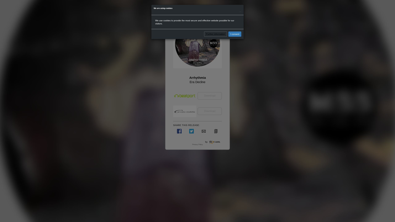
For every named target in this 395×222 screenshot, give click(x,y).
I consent (234, 34)
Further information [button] (215, 34)
